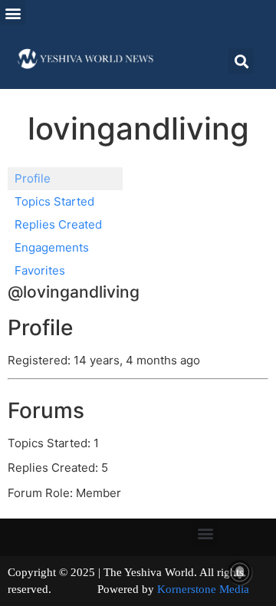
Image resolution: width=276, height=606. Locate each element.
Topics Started (54, 201)
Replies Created (58, 224)
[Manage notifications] (240, 572)
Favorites (40, 270)
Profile (33, 178)
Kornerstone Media (203, 589)
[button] (12, 12)
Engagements (52, 247)
